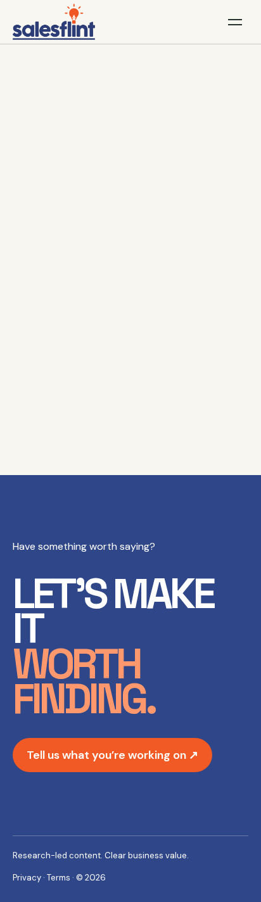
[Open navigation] (235, 22)
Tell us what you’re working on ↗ (112, 755)
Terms (58, 877)
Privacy (27, 877)
